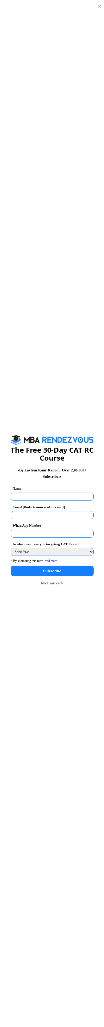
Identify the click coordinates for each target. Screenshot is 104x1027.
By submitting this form (27, 561)
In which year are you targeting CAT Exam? (46, 544)
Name (17, 488)
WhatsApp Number (27, 526)
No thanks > (52, 583)
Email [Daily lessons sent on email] (39, 507)
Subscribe (52, 571)
